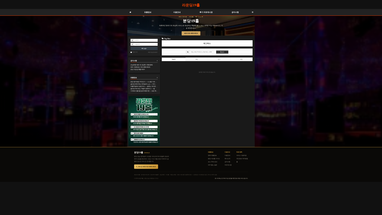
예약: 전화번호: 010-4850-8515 (140, 67)
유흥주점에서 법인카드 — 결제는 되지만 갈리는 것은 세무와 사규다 (152, 86)
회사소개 (227, 158)
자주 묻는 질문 (212, 165)
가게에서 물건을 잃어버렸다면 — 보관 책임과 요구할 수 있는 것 (150, 91)
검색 (222, 52)
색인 (241, 59)
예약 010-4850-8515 (191, 33)
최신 (197, 59)
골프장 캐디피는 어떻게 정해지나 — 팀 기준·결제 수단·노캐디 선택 (151, 88)
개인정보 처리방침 (242, 158)
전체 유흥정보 (212, 155)
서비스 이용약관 (241, 155)
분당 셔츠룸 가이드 (214, 158)
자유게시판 (228, 165)
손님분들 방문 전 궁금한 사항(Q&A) (142, 65)
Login (145, 48)
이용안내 (177, 12)
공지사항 (235, 12)
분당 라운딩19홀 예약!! (138, 69)
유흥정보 (147, 12)
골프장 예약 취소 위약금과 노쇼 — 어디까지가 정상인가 (148, 84)
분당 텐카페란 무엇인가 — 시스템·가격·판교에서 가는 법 (148, 82)
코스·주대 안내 (212, 162)
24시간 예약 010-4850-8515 (147, 166)
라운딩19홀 (191, 4)
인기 (219, 59)
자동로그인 (134, 52)
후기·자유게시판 (206, 12)
